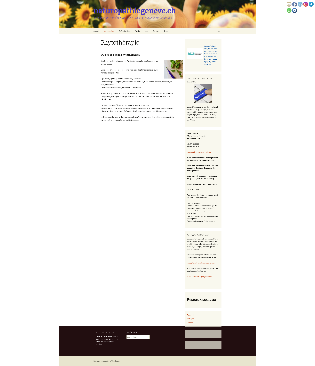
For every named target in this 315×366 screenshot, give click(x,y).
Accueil (96, 31)
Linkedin (190, 322)
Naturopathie (109, 31)
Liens (166, 31)
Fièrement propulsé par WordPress (107, 361)
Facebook (190, 315)
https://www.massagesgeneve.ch (199, 276)
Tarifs (137, 31)
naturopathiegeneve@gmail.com (199, 152)
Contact (156, 31)
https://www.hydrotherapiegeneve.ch (201, 263)
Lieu (146, 31)
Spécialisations (124, 31)
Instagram (190, 319)
